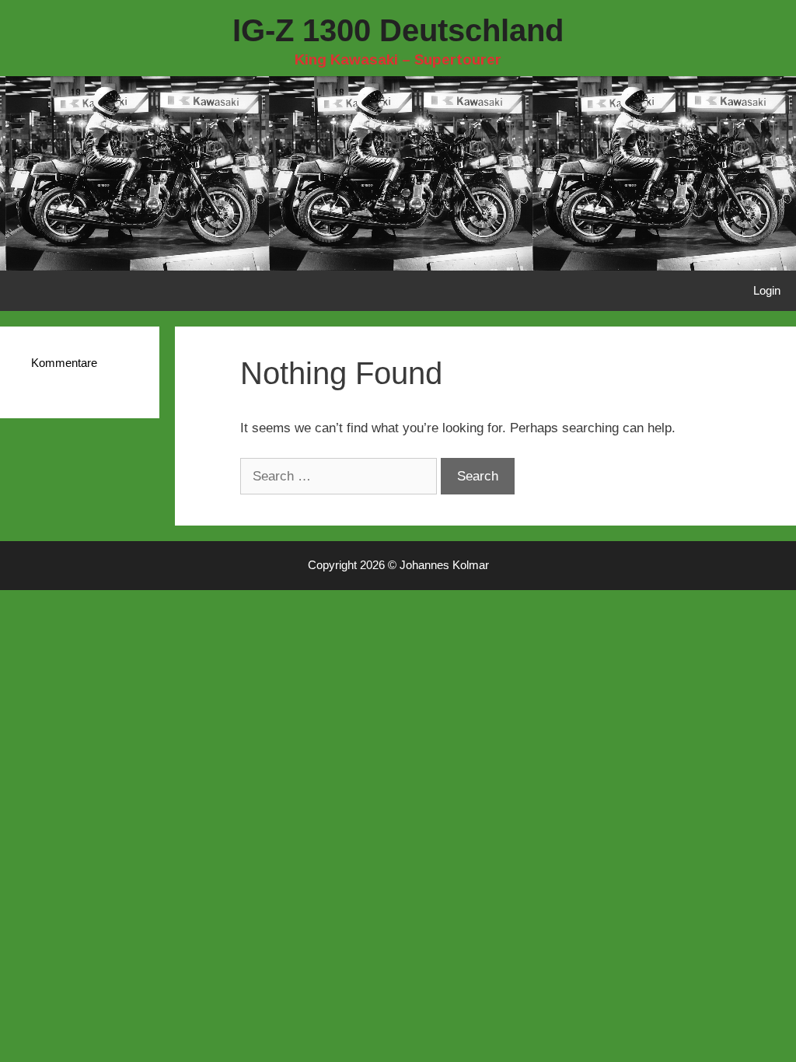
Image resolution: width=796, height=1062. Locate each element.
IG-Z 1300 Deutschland (398, 30)
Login (766, 290)
